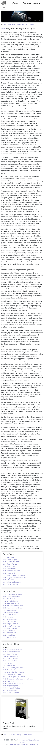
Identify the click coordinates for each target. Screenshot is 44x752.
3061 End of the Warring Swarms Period (17, 734)
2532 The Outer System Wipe (13, 668)
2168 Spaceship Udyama (11, 562)
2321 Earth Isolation (10, 621)
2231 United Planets (10, 564)
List (37, 744)
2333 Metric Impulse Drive (12, 608)
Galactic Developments (26, 3)
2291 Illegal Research (10, 624)
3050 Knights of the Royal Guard (14, 578)
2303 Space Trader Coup (11, 626)
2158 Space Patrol (9, 630)
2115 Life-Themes (9, 557)
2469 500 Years (8, 663)
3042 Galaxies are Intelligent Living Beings (18, 24)
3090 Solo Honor (8, 580)
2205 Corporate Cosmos (11, 597)
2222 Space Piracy (9, 635)
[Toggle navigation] (3, 7)
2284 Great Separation (11, 603)
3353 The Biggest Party (11, 584)
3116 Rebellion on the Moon (13, 683)
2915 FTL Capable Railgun (12, 674)
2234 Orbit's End (9, 566)
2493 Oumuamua (9, 665)
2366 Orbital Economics (11, 612)
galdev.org (24, 744)
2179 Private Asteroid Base (12, 594)
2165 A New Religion (10, 559)
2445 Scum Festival (9, 568)
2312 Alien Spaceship (10, 628)
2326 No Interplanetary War (13, 606)
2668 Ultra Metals (9, 670)
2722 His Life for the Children (13, 672)
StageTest (32, 744)
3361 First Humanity (10, 619)
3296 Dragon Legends (10, 686)
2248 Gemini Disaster (10, 601)
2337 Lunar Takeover (10, 610)
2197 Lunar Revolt (9, 633)
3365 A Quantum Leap (11, 692)
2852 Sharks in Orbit (10, 573)
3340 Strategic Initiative (11, 688)
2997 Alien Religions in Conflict (14, 575)
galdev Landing (14, 744)
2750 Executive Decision (11, 571)
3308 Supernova (8, 617)
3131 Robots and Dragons (12, 582)
